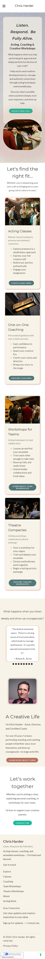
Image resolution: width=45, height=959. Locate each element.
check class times (21, 283)
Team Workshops (12, 886)
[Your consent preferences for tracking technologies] (40, 954)
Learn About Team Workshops (22, 487)
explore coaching (22, 378)
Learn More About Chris (22, 760)
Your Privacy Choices (14, 954)
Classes (7, 876)
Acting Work (9, 901)
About (6, 896)
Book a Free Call (21, 111)
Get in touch (9, 864)
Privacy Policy (10, 945)
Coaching (8, 881)
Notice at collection (8, 957)
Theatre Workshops (13, 891)
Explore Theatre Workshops (23, 583)
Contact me (22, 823)
